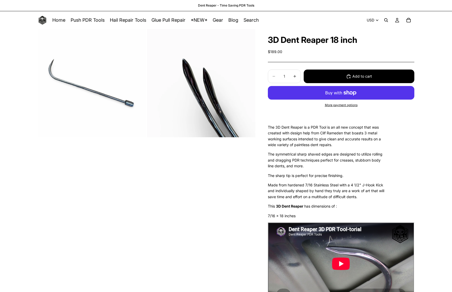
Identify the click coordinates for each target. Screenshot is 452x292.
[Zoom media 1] (92, 83)
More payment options (341, 105)
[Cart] (408, 20)
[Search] (386, 20)
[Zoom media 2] (201, 83)
